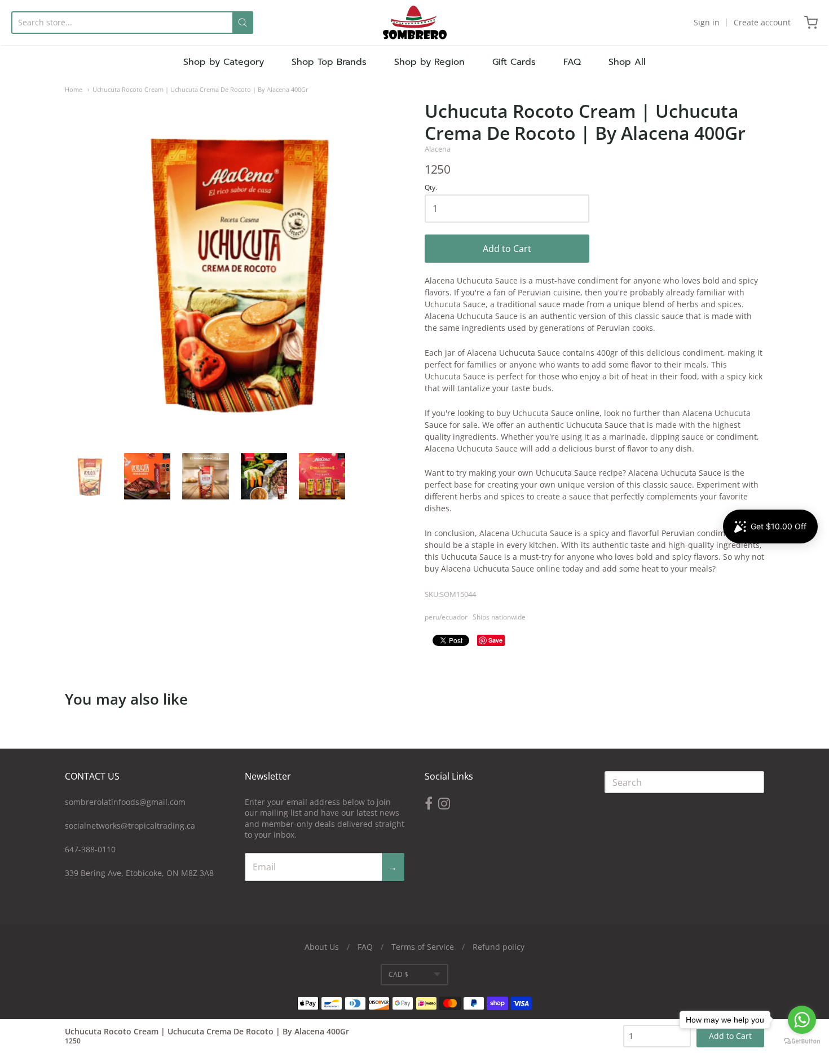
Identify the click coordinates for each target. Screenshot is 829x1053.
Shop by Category (223, 62)
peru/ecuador (446, 617)
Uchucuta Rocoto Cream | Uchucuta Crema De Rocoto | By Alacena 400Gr (200, 89)
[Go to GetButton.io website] (802, 1041)
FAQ (572, 62)
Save (495, 640)
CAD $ (398, 974)
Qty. (431, 188)
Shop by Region (429, 62)
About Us (322, 946)
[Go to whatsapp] (802, 1020)
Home (73, 89)
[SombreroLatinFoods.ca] (415, 22)
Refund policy (498, 946)
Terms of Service (422, 946)
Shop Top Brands (329, 62)
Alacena (438, 149)
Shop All (627, 62)
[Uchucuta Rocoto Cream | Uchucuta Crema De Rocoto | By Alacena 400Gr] (89, 476)
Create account (762, 22)
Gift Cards (514, 62)
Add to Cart (507, 248)
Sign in (707, 22)
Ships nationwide (499, 617)
